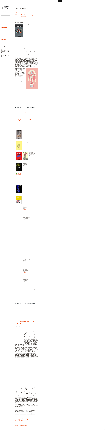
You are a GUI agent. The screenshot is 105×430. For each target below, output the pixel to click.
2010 (17, 419)
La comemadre (26, 419)
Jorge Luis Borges (22, 419)
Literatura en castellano (30, 418)
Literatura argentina (24, 418)
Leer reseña (24, 132)
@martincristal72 (4, 27)
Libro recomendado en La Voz (31, 419)
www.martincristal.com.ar (5, 19)
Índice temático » (3, 14)
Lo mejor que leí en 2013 (24, 119)
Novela (22, 420)
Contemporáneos (20, 418)
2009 (15, 419)
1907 (36, 418)
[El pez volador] (5, 8)
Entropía (19, 419)
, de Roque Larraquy (24, 322)
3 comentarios (31, 420)
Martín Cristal (19, 420)
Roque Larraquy (27, 420)
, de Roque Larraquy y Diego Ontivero (25, 15)
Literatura (16, 420)
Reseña (24, 420)
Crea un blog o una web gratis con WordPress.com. (21, 425)
